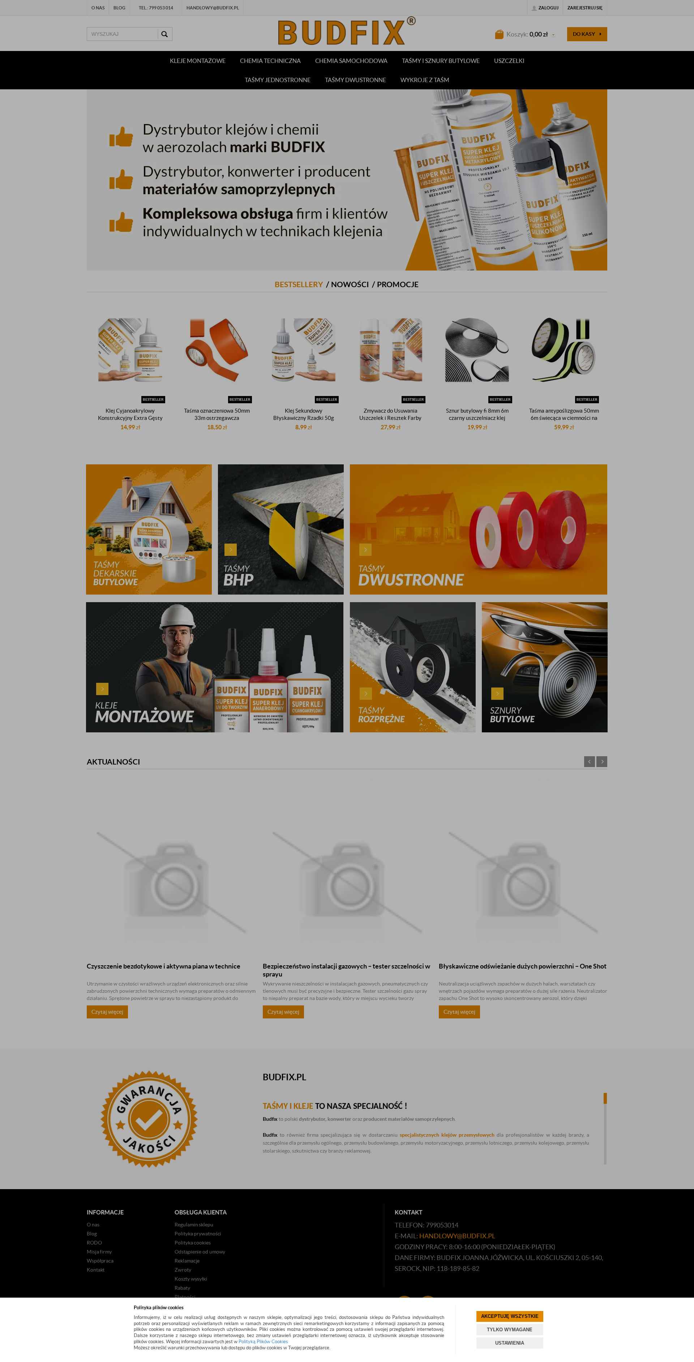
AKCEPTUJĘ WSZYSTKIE (510, 1316)
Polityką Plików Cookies (263, 1341)
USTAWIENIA (509, 1343)
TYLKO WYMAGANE (509, 1329)
